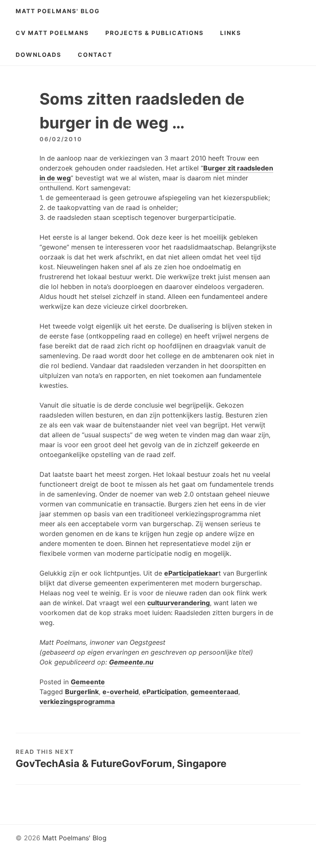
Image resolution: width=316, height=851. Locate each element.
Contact (95, 54)
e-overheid (120, 692)
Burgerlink (82, 692)
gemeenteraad (214, 692)
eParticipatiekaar (191, 573)
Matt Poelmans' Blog (58, 10)
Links (230, 32)
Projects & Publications (154, 32)
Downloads (38, 54)
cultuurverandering (178, 603)
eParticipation (164, 692)
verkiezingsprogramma (77, 701)
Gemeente (88, 682)
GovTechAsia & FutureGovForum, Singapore (121, 763)
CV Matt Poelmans (52, 32)
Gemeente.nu (131, 662)
